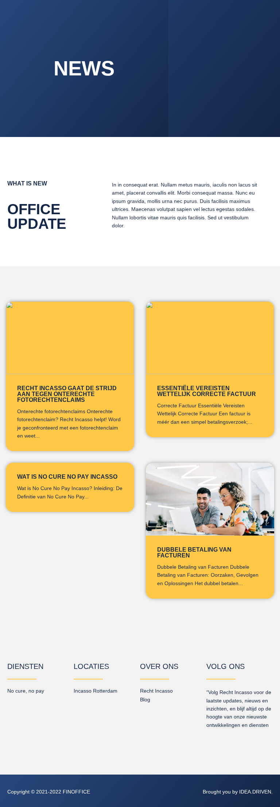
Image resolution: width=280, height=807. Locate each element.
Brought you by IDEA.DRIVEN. (238, 792)
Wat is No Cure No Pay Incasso (67, 477)
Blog (145, 699)
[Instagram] (240, 741)
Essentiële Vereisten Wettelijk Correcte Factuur (206, 391)
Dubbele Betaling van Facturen (194, 553)
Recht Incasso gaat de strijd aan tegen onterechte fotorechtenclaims (67, 394)
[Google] (254, 741)
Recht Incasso (156, 691)
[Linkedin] (210, 741)
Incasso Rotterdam (95, 691)
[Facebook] (225, 741)
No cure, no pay (25, 691)
